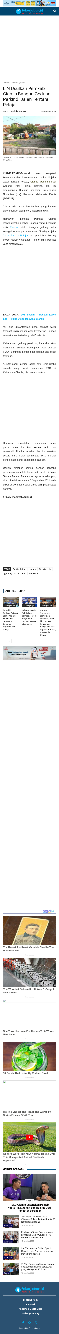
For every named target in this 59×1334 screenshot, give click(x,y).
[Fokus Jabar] (29, 11)
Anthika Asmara (18, 111)
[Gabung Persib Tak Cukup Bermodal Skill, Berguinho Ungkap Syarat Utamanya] (30, 602)
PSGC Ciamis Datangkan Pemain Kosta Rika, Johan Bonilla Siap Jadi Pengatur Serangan (29, 1207)
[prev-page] (5, 641)
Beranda (6, 82)
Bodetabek (8, 1225)
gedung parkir (11, 573)
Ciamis (34, 181)
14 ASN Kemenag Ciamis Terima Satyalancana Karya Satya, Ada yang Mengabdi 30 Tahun (37, 1267)
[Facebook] (12, 167)
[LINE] (40, 167)
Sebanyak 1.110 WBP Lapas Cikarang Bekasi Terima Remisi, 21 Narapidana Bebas (38, 1219)
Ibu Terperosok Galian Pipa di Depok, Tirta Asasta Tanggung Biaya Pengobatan (37, 1251)
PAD (24, 573)
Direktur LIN (45, 569)
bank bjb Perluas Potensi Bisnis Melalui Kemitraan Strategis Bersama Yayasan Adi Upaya (10, 620)
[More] (47, 167)
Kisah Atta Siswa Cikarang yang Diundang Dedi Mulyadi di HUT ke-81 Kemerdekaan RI (37, 1235)
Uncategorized (18, 82)
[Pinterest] (26, 167)
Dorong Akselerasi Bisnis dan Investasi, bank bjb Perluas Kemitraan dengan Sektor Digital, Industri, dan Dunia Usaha (48, 622)
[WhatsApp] (33, 167)
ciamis (32, 569)
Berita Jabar (19, 569)
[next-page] (10, 641)
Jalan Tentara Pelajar (15, 235)
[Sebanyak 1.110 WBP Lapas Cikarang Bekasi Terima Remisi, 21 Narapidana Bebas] (11, 1221)
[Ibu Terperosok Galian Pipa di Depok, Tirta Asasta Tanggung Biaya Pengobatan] (11, 1253)
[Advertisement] (29, 47)
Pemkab (33, 573)
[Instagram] (29, 1323)
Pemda (14, 227)
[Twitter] (19, 167)
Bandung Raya (28, 605)
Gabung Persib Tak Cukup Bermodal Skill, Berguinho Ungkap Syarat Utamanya (29, 617)
